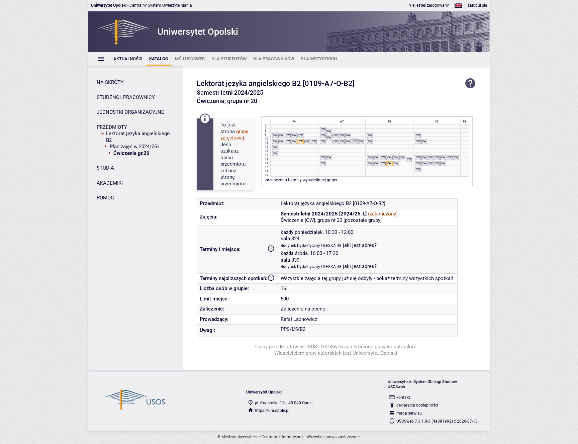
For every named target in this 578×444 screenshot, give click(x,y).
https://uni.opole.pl (272, 410)
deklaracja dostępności (417, 405)
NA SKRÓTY (110, 82)
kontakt (403, 397)
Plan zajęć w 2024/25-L (135, 147)
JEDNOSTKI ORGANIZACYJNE (130, 112)
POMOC (105, 198)
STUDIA (105, 168)
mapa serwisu (409, 413)
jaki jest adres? (360, 245)
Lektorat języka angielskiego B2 (138, 136)
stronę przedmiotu (233, 180)
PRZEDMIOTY (112, 127)
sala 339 (290, 260)
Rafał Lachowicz (299, 319)
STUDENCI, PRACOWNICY (126, 97)
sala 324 (290, 239)
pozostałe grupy (362, 220)
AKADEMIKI (110, 183)
